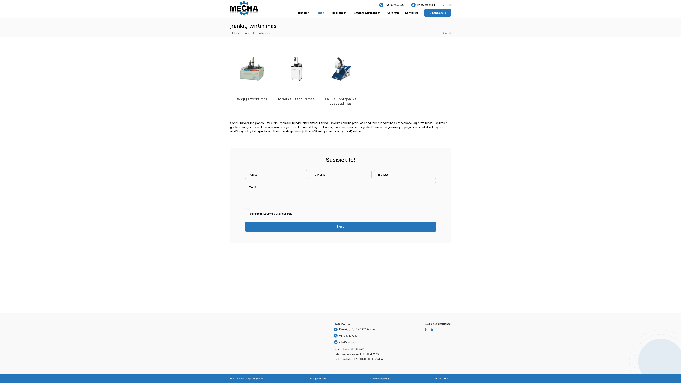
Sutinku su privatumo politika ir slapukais (271, 213)
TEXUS (447, 378)
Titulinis (234, 33)
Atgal (448, 33)
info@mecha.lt (426, 5)
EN (449, 4)
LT (444, 4)
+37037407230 (394, 5)
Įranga (320, 12)
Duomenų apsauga (380, 378)
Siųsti (340, 226)
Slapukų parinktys (317, 378)
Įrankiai (303, 12)
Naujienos (338, 12)
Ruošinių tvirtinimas (366, 12)
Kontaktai (411, 12)
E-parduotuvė (437, 13)
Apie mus (393, 12)
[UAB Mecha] (244, 9)
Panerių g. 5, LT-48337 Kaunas (357, 329)
